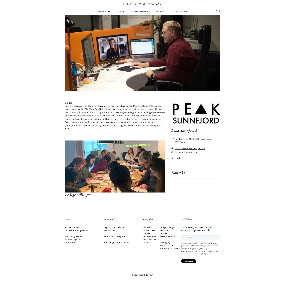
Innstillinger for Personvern (117, 242)
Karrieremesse (149, 236)
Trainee (121, 11)
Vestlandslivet (180, 11)
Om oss (146, 242)
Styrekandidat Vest (169, 248)
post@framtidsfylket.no (76, 230)
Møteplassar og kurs (140, 11)
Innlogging (165, 242)
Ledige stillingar (167, 227)
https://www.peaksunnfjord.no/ (190, 148)
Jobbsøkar (147, 227)
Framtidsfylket (142, 4)
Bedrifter (164, 230)
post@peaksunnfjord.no (186, 152)
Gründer (164, 233)
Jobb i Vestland (104, 11)
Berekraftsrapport (169, 236)
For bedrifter (162, 11)
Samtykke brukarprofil (114, 236)
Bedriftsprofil (166, 245)
